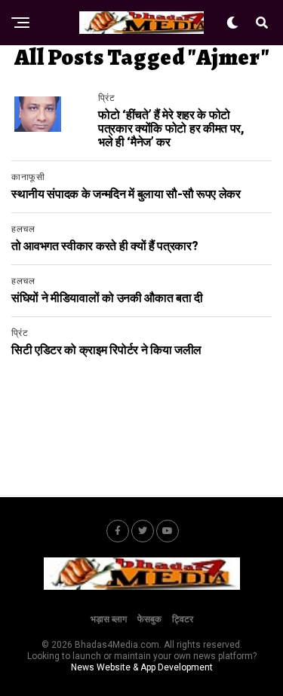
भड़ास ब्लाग (109, 619)
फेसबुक (149, 619)
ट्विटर (182, 619)
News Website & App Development (142, 667)
